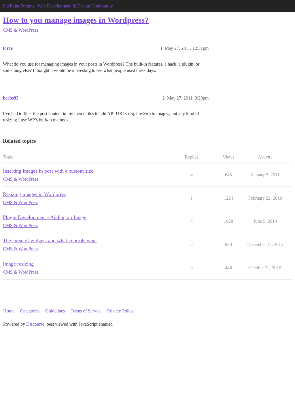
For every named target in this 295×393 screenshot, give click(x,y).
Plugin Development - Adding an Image (44, 217)
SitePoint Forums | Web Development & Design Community (58, 5)
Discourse (35, 324)
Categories (29, 310)
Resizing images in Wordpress (34, 194)
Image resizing (18, 264)
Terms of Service (86, 310)
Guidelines (55, 310)
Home (8, 310)
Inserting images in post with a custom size (48, 171)
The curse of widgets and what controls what (50, 240)
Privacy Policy (120, 310)
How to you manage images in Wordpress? (76, 20)
